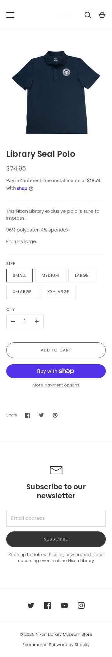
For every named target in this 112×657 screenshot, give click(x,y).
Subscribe (56, 539)
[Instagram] (81, 605)
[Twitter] (31, 605)
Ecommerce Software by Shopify (56, 645)
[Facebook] (47, 605)
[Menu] (10, 15)
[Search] (88, 15)
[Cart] (102, 15)
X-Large (22, 292)
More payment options (56, 385)
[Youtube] (64, 605)
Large (82, 275)
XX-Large (58, 292)
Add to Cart (56, 350)
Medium (50, 275)
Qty (10, 309)
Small (19, 275)
